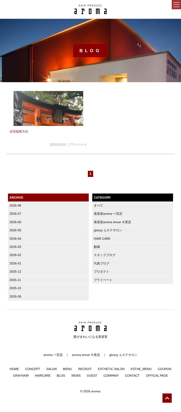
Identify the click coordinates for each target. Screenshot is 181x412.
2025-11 (15, 280)
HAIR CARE (102, 238)
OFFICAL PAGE (157, 375)
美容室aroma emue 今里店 (112, 222)
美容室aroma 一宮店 (108, 213)
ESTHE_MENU (141, 369)
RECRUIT (85, 369)
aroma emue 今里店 (86, 355)
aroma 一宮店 (53, 355)
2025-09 (15, 296)
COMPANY (111, 375)
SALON (51, 369)
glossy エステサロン (108, 230)
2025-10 (15, 288)
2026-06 (15, 222)
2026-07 (15, 213)
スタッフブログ (104, 255)
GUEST (92, 375)
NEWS (76, 375)
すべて (98, 205)
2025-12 (15, 271)
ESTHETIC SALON (111, 369)
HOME (14, 369)
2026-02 (15, 255)
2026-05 (15, 230)
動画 (97, 247)
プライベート (103, 280)
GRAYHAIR (21, 375)
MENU (67, 369)
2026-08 (15, 205)
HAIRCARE (43, 375)
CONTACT (132, 375)
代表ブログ (101, 263)
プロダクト (101, 271)
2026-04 (15, 238)
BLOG (61, 375)
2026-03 (15, 247)
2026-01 (15, 263)
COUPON (164, 369)
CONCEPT (32, 369)
